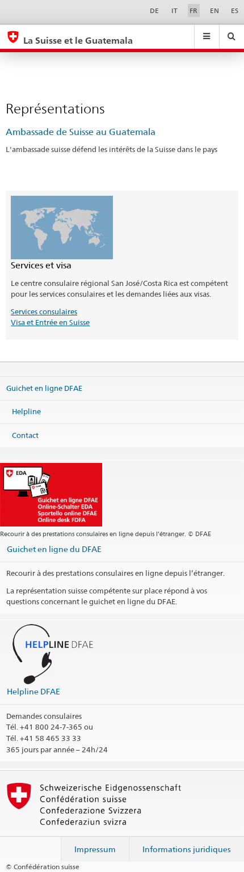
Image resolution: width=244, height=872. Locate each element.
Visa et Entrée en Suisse (50, 322)
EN (214, 10)
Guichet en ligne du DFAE (54, 549)
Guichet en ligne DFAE (44, 387)
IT (174, 10)
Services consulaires (44, 311)
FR (193, 10)
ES (234, 10)
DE (154, 10)
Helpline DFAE (33, 691)
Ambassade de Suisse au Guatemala (80, 132)
